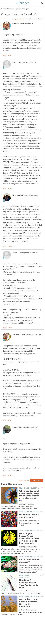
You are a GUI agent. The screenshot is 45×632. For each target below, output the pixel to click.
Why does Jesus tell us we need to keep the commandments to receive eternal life (29, 496)
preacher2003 (17, 427)
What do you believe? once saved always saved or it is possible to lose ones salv (29, 538)
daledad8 (15, 23)
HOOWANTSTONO (19, 334)
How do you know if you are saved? (29, 515)
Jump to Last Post (18, 19)
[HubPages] (22, 3)
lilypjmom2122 (17, 195)
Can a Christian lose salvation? (29, 560)
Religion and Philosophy (29, 488)
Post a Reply (36, 480)
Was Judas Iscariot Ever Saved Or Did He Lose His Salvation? (28, 603)
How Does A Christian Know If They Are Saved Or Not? (28, 584)
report (9, 55)
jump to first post (24, 480)
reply (4, 55)
